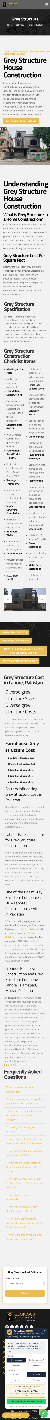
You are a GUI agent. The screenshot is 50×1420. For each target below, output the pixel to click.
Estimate (25, 1293)
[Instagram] (21, 1327)
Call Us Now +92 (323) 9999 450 (21, 121)
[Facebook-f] (12, 1327)
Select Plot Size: (12, 1278)
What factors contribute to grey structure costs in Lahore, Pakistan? (23, 1115)
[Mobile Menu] (46, 4)
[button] (25, 1090)
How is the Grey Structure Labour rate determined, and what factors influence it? (24, 1223)
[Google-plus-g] (31, 1327)
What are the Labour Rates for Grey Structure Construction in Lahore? (23, 1167)
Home (9, 24)
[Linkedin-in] (17, 1327)
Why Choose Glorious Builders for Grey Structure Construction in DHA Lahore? (24, 1183)
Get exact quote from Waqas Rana (26, 1401)
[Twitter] (7, 1327)
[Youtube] (26, 1327)
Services (20, 24)
